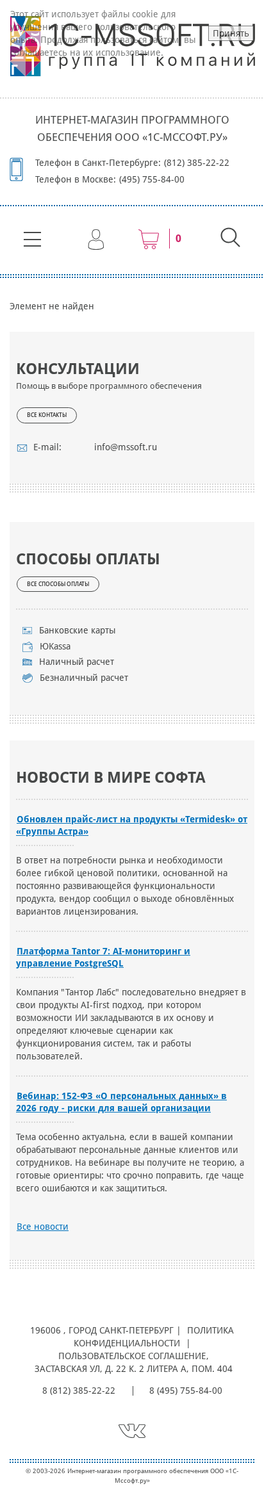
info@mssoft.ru (125, 447)
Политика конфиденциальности (154, 1336)
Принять (231, 33)
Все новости (43, 1226)
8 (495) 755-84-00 (185, 1390)
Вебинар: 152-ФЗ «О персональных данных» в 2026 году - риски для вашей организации (121, 1102)
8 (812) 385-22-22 (78, 1390)
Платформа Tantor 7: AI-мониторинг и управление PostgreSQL (103, 957)
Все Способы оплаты (58, 584)
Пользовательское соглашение (132, 1356)
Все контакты (47, 415)
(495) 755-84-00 (152, 179)
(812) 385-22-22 (196, 163)
